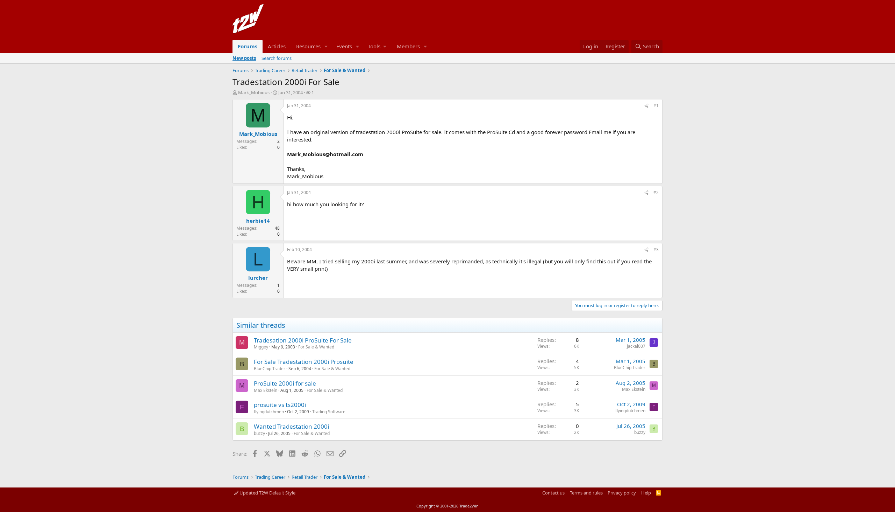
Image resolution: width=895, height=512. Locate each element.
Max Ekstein (265, 390)
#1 (656, 106)
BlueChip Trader (269, 369)
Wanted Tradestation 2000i (291, 426)
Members (408, 46)
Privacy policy (622, 493)
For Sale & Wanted (316, 347)
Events (344, 46)
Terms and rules (586, 493)
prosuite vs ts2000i (280, 405)
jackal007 (636, 346)
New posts (244, 58)
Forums (247, 46)
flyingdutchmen (269, 412)
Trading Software (328, 412)
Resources (308, 46)
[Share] (646, 106)
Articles (277, 46)
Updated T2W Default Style (266, 493)
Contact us (553, 493)
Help (646, 493)
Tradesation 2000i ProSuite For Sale (303, 340)
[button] (326, 46)
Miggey (261, 347)
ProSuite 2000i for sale (285, 383)
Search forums (277, 58)
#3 (656, 249)
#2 (656, 192)
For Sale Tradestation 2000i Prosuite (303, 362)
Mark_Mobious (254, 92)
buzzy (259, 433)
